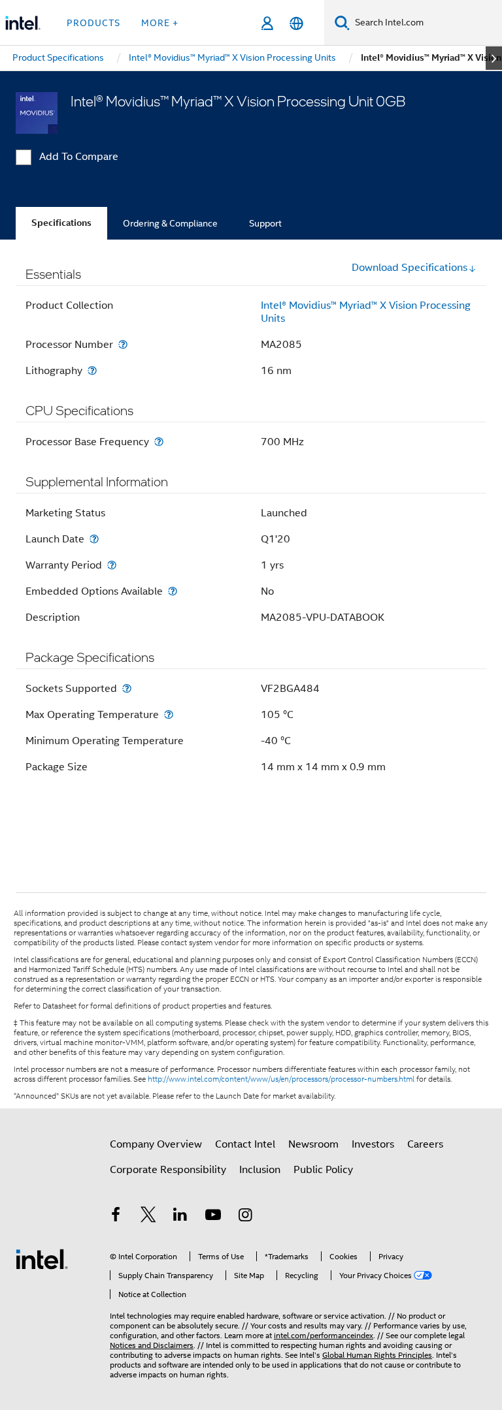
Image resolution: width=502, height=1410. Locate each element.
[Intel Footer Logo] (42, 1258)
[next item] (494, 58)
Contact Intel (245, 1144)
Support (265, 223)
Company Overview (156, 1144)
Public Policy (323, 1169)
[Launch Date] (94, 538)
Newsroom (313, 1144)
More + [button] (159, 23)
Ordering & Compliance (170, 223)
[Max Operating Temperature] (168, 714)
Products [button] (93, 23)
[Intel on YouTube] (213, 1217)
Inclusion (259, 1169)
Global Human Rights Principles (377, 1355)
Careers (425, 1144)
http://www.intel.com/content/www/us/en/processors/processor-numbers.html (281, 1079)
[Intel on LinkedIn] (180, 1217)
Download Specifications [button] (409, 267)
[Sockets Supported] (127, 688)
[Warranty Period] (112, 565)
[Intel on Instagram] (245, 1217)
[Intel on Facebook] (116, 1217)
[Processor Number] (123, 344)
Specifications (61, 223)
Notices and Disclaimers (151, 1345)
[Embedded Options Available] (172, 591)
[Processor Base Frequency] (159, 441)
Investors (373, 1144)
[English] (296, 23)
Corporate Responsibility (168, 1169)
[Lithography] (92, 370)
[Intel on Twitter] (148, 1217)
